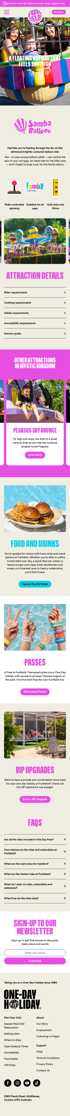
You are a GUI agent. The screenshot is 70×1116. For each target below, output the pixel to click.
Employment (43, 1030)
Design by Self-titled (54, 1113)
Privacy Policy (44, 1064)
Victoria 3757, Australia (17, 1099)
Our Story (42, 1023)
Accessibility (11, 1052)
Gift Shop (9, 1065)
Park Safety (11, 1058)
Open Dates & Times (16, 1046)
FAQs (39, 1051)
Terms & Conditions (47, 1058)
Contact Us (43, 1070)
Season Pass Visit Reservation (14, 1025)
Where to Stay (12, 1040)
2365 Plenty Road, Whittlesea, (22, 1096)
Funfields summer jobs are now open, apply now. (35, 3)
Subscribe (35, 960)
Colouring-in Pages (47, 1036)
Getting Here (12, 1033)
